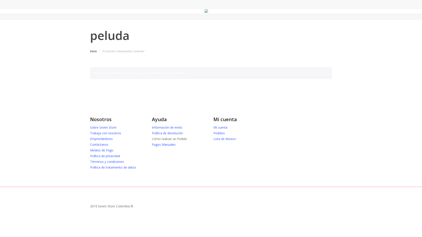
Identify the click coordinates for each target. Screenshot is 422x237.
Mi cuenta (220, 127)
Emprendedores (101, 139)
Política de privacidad (105, 156)
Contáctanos (99, 144)
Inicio (93, 51)
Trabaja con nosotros (105, 133)
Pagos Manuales (164, 144)
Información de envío (167, 127)
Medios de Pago (101, 150)
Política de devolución (167, 133)
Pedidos (219, 133)
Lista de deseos (224, 139)
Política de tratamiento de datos (113, 167)
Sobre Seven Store (103, 127)
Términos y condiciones (107, 162)
